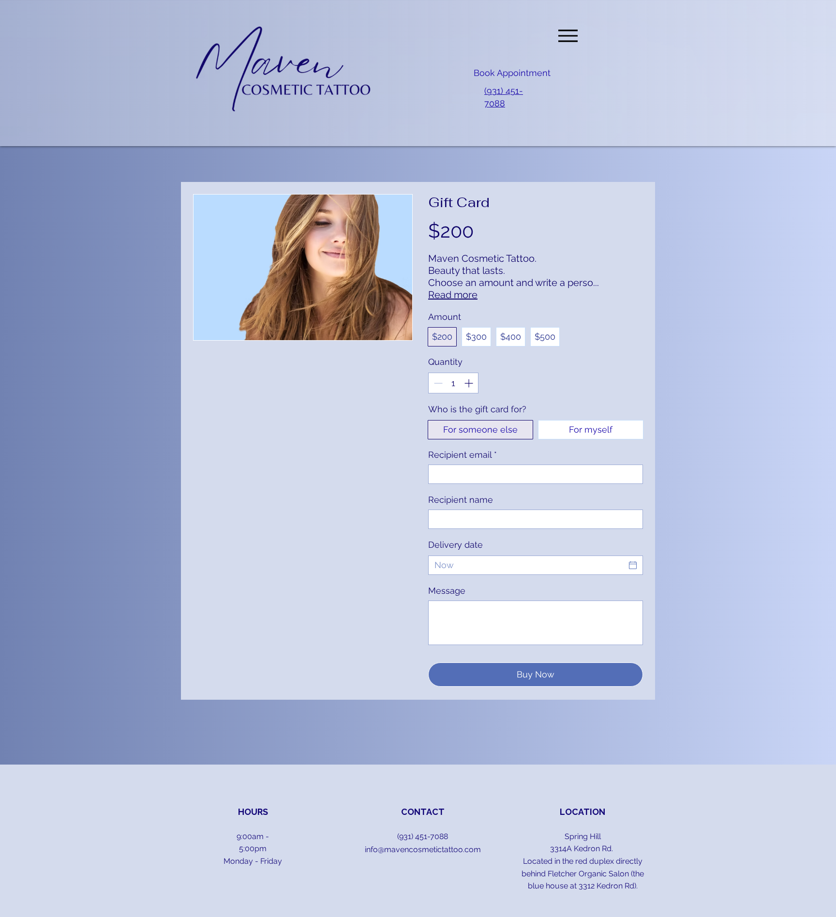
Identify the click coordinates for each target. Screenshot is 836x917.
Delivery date (455, 545)
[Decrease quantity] (437, 383)
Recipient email (462, 455)
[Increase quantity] (469, 383)
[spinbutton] (453, 383)
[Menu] (567, 35)
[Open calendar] (633, 565)
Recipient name (460, 500)
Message (446, 591)
